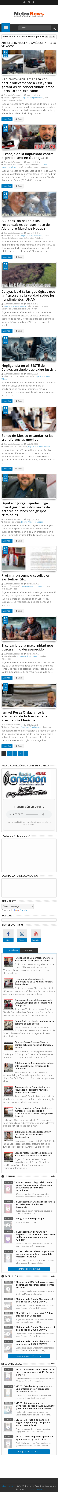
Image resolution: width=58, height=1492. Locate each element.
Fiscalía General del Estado (28, 167)
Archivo (29, 950)
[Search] (54, 27)
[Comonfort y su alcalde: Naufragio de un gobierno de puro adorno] (8, 1025)
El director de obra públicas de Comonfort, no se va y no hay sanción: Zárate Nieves (34, 982)
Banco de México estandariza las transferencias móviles (27, 437)
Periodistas (44, 167)
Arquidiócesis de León (12, 586)
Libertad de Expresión (25, 238)
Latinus (9, 1176)
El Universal (13, 1363)
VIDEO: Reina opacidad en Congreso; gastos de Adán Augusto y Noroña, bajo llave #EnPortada (35, 1406)
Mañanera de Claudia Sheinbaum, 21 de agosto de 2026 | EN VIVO (35, 1300)
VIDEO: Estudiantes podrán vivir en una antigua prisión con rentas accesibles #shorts (34, 1389)
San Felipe (13, 589)
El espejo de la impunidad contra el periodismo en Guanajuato (27, 155)
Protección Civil (24, 309)
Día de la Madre (10, 656)
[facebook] (34, 2)
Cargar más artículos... (29, 1451)
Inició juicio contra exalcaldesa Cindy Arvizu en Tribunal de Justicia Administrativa (33, 1135)
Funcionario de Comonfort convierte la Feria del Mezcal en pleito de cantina (34, 959)
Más (53, 1176)
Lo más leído (12, 950)
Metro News (36, 1489)
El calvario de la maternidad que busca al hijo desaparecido (27, 647)
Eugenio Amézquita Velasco (32, 98)
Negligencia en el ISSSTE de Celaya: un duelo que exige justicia (28, 367)
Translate (24, 910)
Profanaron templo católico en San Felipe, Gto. (25, 577)
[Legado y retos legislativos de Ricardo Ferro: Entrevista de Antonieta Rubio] (8, 1157)
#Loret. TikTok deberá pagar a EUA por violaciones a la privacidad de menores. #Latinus (35, 1254)
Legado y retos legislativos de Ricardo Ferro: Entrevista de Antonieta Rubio (33, 1154)
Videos (19, 100)
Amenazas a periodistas (13, 165)
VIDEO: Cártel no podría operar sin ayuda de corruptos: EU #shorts (34, 1438)
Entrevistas (15, 727)
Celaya (6, 98)
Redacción (47, 727)
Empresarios (15, 98)
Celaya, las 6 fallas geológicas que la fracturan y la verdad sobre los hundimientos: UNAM (28, 295)
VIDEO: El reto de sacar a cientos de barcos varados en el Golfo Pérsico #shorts (35, 1372)
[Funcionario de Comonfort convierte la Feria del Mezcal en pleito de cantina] (8, 962)
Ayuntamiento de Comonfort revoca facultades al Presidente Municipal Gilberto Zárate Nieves (32, 1090)
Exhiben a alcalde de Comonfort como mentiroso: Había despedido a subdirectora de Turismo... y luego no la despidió (34, 1112)
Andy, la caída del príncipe (30, 1218)
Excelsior (11, 1276)
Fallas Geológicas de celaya (37, 306)
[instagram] (29, 2)
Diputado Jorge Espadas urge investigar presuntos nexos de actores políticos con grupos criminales (25, 509)
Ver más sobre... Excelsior (29, 1356)
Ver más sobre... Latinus (29, 1269)
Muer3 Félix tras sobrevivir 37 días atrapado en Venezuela (34, 1314)
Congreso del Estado (12, 522)
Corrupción (29, 376)
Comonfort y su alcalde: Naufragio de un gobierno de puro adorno (34, 1022)
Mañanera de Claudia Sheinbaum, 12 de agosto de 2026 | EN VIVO (35, 1342)
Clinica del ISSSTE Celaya (14, 376)
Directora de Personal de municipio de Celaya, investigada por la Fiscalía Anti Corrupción (33, 1003)
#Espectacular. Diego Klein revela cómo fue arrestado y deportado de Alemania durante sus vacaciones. (34, 1186)
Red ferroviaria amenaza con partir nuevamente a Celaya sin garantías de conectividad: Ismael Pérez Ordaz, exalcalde (28, 85)
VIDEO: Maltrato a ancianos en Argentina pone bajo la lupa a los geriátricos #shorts (34, 1422)
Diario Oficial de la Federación (15, 447)
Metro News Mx (9, 1486)
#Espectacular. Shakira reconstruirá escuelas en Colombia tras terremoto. (35, 1204)
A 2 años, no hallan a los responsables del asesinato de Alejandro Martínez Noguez (25, 224)
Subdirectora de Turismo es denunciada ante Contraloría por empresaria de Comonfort (34, 1066)
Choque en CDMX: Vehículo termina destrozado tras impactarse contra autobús (35, 1285)
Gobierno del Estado (9, 309)
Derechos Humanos (31, 165)
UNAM (34, 309)
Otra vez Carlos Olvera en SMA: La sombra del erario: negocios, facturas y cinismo (34, 1045)
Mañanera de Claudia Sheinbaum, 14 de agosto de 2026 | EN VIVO (35, 1328)
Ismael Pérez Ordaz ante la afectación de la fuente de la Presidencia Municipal (24, 716)
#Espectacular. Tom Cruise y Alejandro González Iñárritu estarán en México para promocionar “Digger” (35, 1235)
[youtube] (24, 2)
